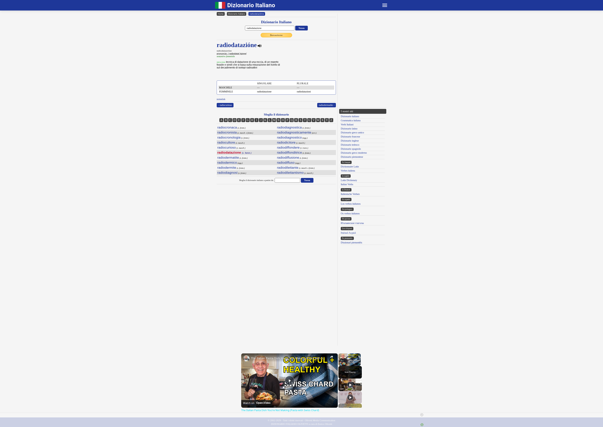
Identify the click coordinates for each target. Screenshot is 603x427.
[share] (331, 357)
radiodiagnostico (289, 137)
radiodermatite (228, 157)
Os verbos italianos (350, 213)
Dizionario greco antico (352, 132)
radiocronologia (229, 137)
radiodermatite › (326, 105)
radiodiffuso (286, 162)
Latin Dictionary (349, 180)
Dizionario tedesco (350, 144)
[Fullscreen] (359, 364)
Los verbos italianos (351, 203)
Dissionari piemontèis (351, 242)
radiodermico (227, 162)
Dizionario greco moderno (354, 152)
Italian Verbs (347, 184)
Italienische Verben (350, 194)
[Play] (340, 364)
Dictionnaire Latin (350, 166)
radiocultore (226, 142)
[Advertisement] (362, 270)
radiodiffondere (288, 147)
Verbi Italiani (347, 124)
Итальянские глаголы (352, 223)
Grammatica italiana (351, 120)
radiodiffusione (288, 157)
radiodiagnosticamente (294, 132)
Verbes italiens (348, 170)
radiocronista (227, 132)
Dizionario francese (350, 136)
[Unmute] (344, 364)
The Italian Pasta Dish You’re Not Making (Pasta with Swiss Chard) (289, 358)
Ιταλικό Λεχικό (348, 232)
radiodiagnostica (289, 127)
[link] (246, 358)
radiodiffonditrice (289, 152)
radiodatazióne (257, 14)
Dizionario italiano (350, 116)
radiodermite (226, 167)
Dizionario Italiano (236, 14)
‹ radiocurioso (225, 105)
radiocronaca (227, 127)
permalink (221, 99)
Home (221, 14)
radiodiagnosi (227, 172)
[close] (421, 414)
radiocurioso (226, 147)
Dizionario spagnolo (351, 149)
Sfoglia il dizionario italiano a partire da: (256, 180)
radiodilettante (287, 167)
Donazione (276, 35)
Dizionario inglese (350, 140)
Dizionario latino (349, 128)
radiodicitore (286, 142)
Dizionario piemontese (352, 157)
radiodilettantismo (290, 172)
